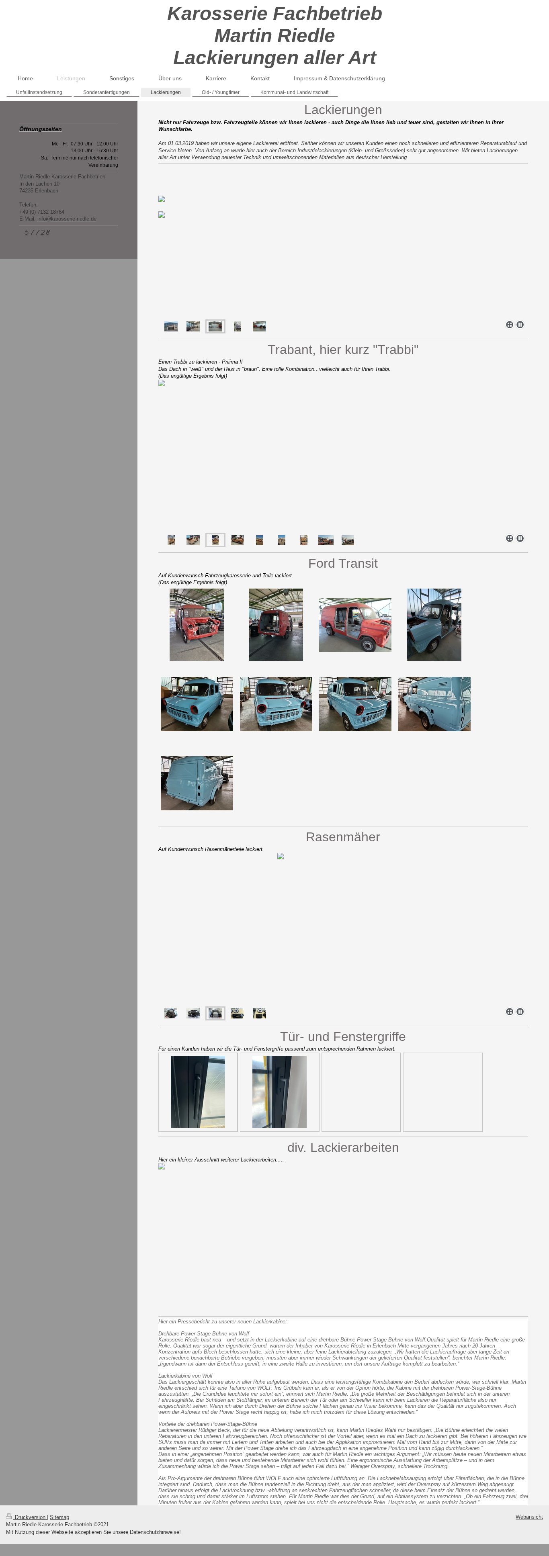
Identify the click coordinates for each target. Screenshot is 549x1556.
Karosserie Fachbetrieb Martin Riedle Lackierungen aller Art (274, 35)
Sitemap (59, 1517)
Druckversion (30, 1517)
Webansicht (529, 1517)
